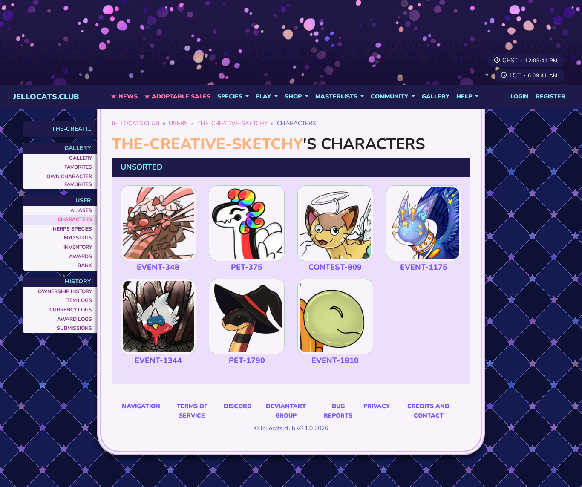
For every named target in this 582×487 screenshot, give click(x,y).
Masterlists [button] (337, 96)
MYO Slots (78, 237)
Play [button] (264, 96)
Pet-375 (246, 267)
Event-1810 (335, 360)
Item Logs (78, 300)
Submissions (74, 328)
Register (550, 96)
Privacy (376, 406)
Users (178, 123)
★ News (124, 96)
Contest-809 (335, 267)
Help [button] (465, 96)
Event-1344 (158, 360)
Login (519, 96)
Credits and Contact (428, 411)
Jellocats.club (46, 97)
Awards (80, 256)
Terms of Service (192, 411)
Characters (75, 219)
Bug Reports (338, 411)
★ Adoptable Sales (177, 96)
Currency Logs (70, 309)
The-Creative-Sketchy (232, 123)
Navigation (141, 406)
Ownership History (65, 291)
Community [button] (390, 96)
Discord (238, 406)
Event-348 (158, 267)
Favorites (78, 167)
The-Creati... (71, 129)
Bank (85, 265)
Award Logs (74, 319)
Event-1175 (423, 267)
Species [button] (230, 96)
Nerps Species (72, 228)
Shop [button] (294, 96)
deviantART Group (286, 411)
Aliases (81, 210)
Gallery (435, 96)
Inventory (77, 247)
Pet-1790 (247, 360)
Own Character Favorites (69, 180)
